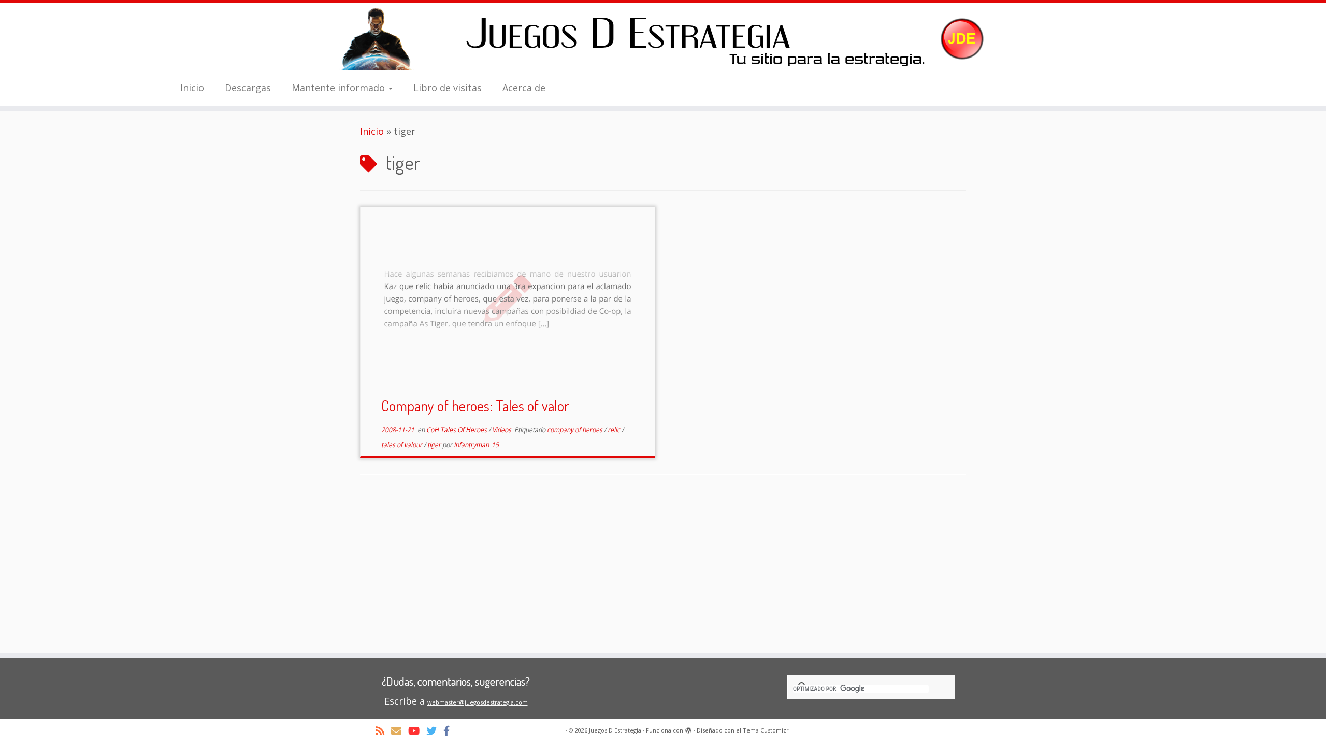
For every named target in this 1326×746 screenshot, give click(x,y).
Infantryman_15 (476, 444)
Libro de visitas (447, 87)
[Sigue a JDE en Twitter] (434, 730)
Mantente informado (339, 87)
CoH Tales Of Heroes (457, 429)
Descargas (248, 87)
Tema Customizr (766, 730)
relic (615, 429)
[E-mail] (399, 730)
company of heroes (575, 429)
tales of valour (402, 444)
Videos (502, 429)
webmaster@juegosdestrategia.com (477, 702)
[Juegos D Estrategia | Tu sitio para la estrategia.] (663, 39)
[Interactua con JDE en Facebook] (449, 730)
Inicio (192, 87)
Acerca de (523, 87)
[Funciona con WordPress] (688, 728)
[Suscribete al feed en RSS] (383, 730)
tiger (434, 444)
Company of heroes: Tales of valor (475, 405)
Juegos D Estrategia (615, 730)
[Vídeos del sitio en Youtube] (417, 730)
